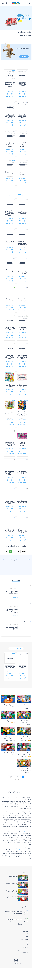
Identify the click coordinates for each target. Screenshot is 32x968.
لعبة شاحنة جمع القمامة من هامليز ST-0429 (22, 472)
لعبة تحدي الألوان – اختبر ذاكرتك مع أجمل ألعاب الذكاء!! (12, 891)
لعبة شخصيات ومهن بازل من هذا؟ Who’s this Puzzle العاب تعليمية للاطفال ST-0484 (9, 213)
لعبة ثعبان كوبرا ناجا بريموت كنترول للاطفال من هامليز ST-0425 (10, 501)
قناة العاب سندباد (22, 849)
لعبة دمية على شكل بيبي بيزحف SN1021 (9, 172)
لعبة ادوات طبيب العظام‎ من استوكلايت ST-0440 (22, 385)
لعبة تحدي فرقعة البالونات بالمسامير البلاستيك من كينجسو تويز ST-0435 (22, 413)
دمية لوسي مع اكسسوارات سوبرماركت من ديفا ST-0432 (22, 444)
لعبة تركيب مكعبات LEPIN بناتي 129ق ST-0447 (10, 329)
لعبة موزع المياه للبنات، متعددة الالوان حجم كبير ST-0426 (22, 501)
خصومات (26, 934)
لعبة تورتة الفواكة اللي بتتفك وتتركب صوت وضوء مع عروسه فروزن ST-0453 (22, 271)
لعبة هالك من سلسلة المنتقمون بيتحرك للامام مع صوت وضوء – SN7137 (10, 115)
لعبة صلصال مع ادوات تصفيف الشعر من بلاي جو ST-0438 (10, 385)
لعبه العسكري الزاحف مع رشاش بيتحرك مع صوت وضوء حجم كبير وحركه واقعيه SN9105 (10, 84)
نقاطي (26, 937)
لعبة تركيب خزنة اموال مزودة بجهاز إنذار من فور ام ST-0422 (10, 530)
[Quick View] (25, 94)
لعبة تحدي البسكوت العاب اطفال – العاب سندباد (8, 706)
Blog (27, 945)
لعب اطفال (25, 831)
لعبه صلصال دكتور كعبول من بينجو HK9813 (22, 666)
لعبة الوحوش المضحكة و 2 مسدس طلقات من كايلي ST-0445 (10, 357)
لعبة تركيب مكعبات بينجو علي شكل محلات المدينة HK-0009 (10, 666)
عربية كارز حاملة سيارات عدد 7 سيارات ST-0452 (9, 271)
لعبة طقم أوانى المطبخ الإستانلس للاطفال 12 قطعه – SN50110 (22, 84)
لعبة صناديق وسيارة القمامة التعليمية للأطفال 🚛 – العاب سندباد (8, 738)
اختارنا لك (19, 648)
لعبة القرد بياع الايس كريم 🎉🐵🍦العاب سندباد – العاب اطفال (8, 722)
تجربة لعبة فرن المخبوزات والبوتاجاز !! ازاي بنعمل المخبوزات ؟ (24, 770)
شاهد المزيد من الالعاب (18, 546)
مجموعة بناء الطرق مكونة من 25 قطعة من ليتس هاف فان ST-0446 (22, 357)
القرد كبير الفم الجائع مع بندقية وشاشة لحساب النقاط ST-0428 (10, 473)
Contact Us (25, 947)
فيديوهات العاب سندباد (22, 950)
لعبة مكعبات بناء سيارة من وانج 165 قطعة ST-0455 (22, 212)
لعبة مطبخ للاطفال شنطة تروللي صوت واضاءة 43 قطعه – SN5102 (9, 144)
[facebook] (17, 960)
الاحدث (19, 194)
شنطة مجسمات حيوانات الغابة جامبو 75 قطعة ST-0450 (9, 300)
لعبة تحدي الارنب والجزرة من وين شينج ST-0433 (9, 413)
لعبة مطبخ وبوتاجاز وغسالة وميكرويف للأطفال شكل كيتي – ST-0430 (10, 444)
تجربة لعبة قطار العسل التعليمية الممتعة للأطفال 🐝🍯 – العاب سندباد (24, 738)
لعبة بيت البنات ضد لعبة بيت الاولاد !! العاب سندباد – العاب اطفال (24, 706)
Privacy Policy (25, 942)
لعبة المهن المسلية (13, 876)
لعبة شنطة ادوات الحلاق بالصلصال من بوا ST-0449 (22, 329)
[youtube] (15, 960)
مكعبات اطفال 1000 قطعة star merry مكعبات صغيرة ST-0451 (22, 300)
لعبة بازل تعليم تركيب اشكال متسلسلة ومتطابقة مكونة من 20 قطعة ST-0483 (22, 242)
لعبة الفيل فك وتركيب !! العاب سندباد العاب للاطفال (25, 722)
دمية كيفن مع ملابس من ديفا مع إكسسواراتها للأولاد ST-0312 (22, 144)
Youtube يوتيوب (24, 953)
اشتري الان (23, 56)
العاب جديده (25, 931)
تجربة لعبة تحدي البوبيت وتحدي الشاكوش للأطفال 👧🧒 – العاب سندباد (24, 754)
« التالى (24, 551)
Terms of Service (24, 939)
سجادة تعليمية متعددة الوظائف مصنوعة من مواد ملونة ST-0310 (22, 115)
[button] (29, 3)
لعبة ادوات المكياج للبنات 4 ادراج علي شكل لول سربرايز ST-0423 (22, 530)
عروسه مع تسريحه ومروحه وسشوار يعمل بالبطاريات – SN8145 (22, 173)
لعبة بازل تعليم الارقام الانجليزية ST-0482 (10, 241)
